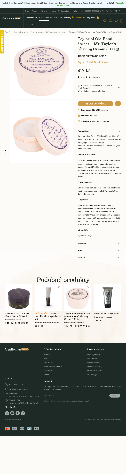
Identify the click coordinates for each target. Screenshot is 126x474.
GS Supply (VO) (64, 11)
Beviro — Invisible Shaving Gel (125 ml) (48, 316)
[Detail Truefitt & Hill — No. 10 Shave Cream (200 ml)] (18, 297)
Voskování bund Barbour (53, 367)
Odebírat (114, 396)
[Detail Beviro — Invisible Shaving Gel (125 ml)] (48, 297)
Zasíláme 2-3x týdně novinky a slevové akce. (66, 401)
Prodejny (35, 11)
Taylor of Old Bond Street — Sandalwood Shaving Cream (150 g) (77, 316)
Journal (53, 11)
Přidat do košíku (95, 103)
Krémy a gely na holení (55, 32)
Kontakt (75, 11)
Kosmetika (18, 32)
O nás (27, 11)
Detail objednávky (93, 355)
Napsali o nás (48, 363)
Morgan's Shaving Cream (106, 313)
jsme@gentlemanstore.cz (18, 389)
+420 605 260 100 (16, 384)
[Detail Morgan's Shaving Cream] (107, 297)
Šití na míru (44, 11)
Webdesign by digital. (112, 420)
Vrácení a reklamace (94, 371)
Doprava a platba (93, 363)
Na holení (39, 32)
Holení (29, 32)
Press (46, 359)
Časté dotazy (92, 359)
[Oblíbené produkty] (116, 21)
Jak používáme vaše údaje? (80, 401)
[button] (118, 103)
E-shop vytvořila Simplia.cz (93, 420)
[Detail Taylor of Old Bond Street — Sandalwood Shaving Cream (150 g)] (77, 297)
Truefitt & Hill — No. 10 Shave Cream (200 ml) (17, 315)
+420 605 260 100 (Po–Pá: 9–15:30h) (98, 11)
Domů (7, 32)
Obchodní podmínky (94, 367)
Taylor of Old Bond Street (93, 62)
